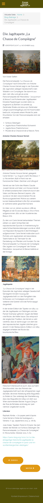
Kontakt (14, 496)
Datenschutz (34, 496)
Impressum (23, 496)
